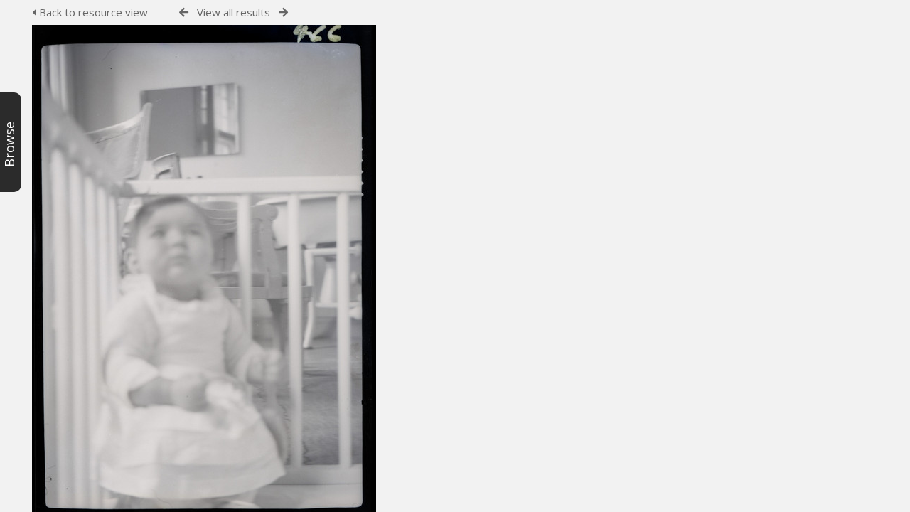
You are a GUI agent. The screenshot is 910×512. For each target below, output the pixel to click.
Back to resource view (92, 12)
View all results (233, 12)
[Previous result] (183, 12)
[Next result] (283, 12)
